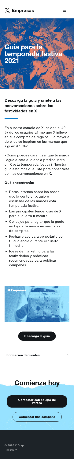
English (10, 450)
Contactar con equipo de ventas (37, 401)
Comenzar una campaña (37, 417)
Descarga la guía (37, 336)
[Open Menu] (64, 10)
